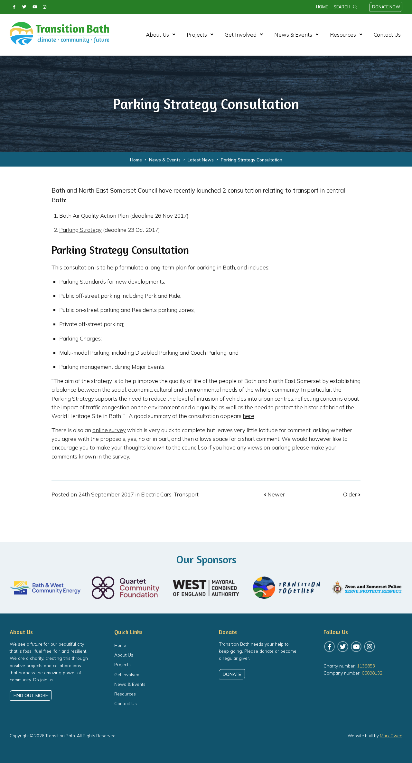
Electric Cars (156, 494)
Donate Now (386, 6)
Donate (232, 674)
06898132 (372, 673)
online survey (109, 430)
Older (350, 494)
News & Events (293, 34)
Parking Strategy (80, 229)
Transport (186, 494)
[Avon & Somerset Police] (367, 588)
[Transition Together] (286, 588)
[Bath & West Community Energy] (45, 587)
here (248, 416)
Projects (197, 34)
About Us (157, 34)
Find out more (31, 695)
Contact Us (387, 34)
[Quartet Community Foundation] (125, 588)
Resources (343, 34)
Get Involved (241, 34)
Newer (275, 494)
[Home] (59, 42)
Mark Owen (391, 735)
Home (322, 6)
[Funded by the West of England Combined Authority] (206, 588)
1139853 (366, 665)
